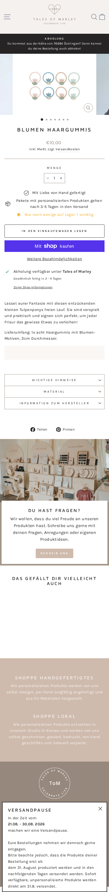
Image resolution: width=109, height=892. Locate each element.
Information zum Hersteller (55, 403)
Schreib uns (54, 553)
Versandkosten (68, 149)
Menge (54, 168)
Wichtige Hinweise (54, 380)
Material (54, 391)
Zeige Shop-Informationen (33, 287)
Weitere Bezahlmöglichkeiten (54, 259)
